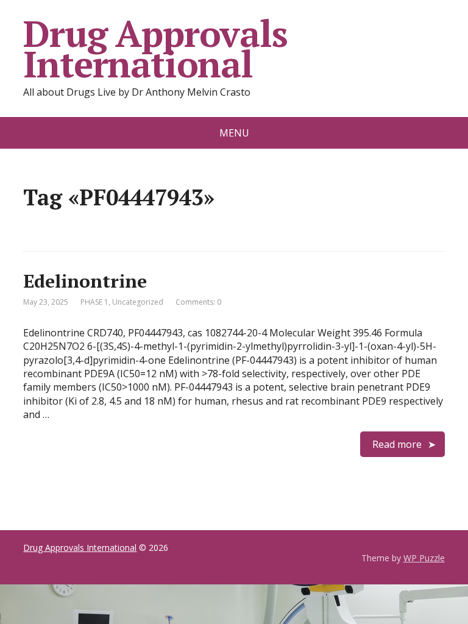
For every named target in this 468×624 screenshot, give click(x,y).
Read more (397, 444)
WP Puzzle (424, 558)
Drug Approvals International (155, 48)
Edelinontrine (85, 281)
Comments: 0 (198, 302)
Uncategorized (137, 302)
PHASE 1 (94, 302)
